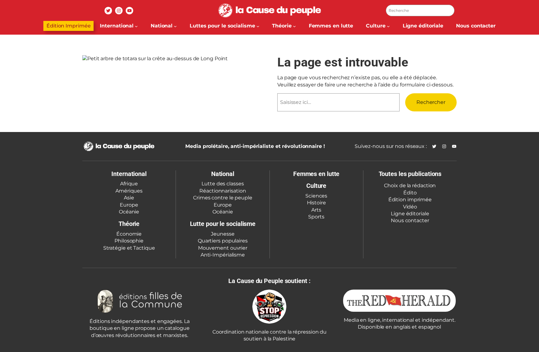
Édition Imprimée (68, 26)
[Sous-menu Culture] (388, 25)
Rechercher (430, 102)
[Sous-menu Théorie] (294, 25)
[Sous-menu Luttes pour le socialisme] (258, 25)
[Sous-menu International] (136, 25)
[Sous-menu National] (175, 25)
